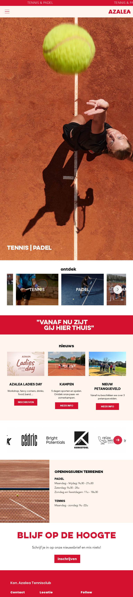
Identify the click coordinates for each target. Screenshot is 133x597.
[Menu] (7, 11)
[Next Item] (117, 289)
